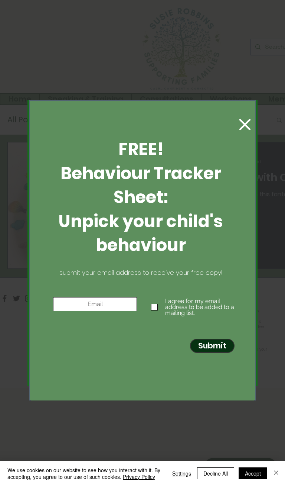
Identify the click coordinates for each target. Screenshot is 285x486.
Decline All (215, 473)
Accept (253, 473)
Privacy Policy (139, 476)
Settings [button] (181, 473)
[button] (244, 124)
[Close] (276, 473)
